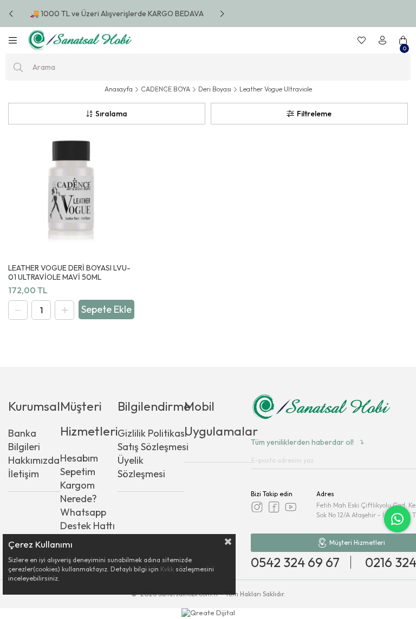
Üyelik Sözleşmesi (141, 467)
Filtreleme (314, 113)
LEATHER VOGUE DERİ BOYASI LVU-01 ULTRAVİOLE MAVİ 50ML (69, 273)
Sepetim (77, 471)
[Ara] (18, 67)
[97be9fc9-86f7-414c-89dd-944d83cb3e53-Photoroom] (321, 408)
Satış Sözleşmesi (153, 446)
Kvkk (167, 569)
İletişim (23, 473)
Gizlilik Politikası (152, 433)
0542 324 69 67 (295, 562)
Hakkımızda (34, 460)
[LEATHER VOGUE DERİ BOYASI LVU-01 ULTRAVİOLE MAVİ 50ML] (71, 192)
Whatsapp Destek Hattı (87, 519)
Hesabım (79, 458)
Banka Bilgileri (24, 440)
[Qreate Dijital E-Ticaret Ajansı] (208, 613)
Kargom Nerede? (78, 492)
